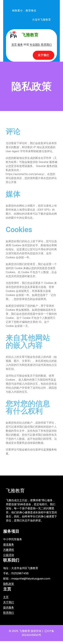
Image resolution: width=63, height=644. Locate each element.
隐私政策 (8, 584)
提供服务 (8, 607)
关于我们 (43, 55)
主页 (6, 597)
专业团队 (35, 45)
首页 (14, 45)
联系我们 (46, 45)
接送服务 (8, 544)
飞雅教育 (30, 35)
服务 (20, 45)
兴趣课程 (8, 550)
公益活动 (8, 555)
